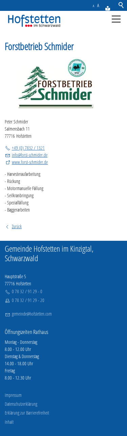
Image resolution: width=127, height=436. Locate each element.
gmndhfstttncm (32, 314)
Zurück (17, 226)
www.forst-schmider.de (30, 162)
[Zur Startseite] (33, 21)
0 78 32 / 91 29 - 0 (27, 291)
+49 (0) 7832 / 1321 (28, 148)
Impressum (13, 395)
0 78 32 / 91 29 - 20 (28, 300)
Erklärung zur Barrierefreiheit (27, 412)
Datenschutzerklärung (21, 404)
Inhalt (9, 422)
